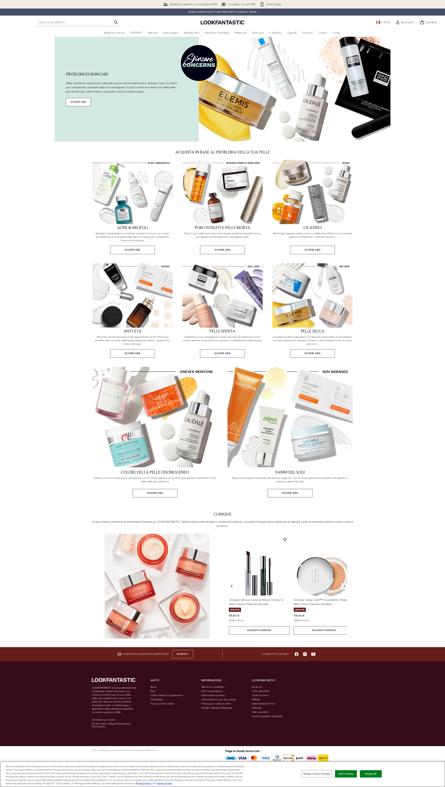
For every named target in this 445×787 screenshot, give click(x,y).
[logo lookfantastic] (222, 22)
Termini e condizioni (213, 686)
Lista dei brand (260, 691)
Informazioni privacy (213, 695)
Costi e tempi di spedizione (167, 695)
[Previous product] (231, 586)
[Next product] (344, 586)
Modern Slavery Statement (217, 707)
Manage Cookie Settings (316, 773)
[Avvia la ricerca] (116, 22)
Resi (153, 691)
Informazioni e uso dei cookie (218, 699)
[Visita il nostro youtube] (313, 654)
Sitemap (257, 707)
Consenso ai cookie (103, 719)
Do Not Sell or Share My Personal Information (111, 725)
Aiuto (154, 686)
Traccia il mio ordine (162, 703)
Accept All (370, 773)
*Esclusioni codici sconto (216, 703)
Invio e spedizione (211, 691)
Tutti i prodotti (260, 712)
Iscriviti (182, 654)
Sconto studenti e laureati (267, 716)
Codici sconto (260, 695)
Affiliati (256, 699)
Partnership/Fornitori (264, 703)
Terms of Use (164, 783)
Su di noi (257, 686)
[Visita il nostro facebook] (296, 654)
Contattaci (157, 699)
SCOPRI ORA (78, 102)
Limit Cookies (346, 773)
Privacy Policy (144, 783)
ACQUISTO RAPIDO (259, 630)
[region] (222, 774)
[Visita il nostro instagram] (305, 654)
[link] (405, 22)
